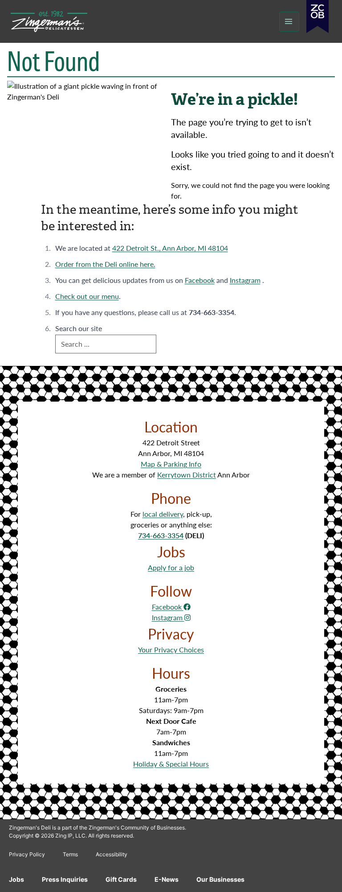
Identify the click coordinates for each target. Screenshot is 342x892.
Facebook (200, 280)
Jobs (16, 879)
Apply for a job (171, 567)
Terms (70, 854)
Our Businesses (220, 879)
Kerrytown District (186, 474)
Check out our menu (87, 296)
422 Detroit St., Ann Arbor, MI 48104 (170, 248)
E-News (167, 879)
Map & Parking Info (171, 464)
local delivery (162, 514)
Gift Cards (121, 879)
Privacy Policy (27, 854)
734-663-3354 (160, 535)
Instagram (245, 280)
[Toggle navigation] (289, 22)
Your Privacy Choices (171, 649)
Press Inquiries (65, 879)
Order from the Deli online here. (105, 264)
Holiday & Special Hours (171, 764)
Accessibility (111, 854)
